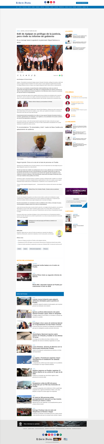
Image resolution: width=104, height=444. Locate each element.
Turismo (74, 7)
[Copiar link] (32, 75)
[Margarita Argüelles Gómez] (67, 103)
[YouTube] (51, 2)
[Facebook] (45, 2)
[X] (48, 2)
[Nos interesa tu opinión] (52, 424)
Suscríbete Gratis (76, 205)
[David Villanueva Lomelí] (67, 97)
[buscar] (87, 7)
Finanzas (38, 7)
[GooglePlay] (61, 435)
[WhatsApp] (23, 75)
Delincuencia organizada (35, 248)
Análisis (42, 7)
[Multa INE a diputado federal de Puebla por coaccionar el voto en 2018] (24, 284)
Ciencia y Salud (68, 7)
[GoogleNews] (55, 435)
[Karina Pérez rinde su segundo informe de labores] (24, 277)
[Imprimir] (35, 75)
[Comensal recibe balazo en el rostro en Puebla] (24, 267)
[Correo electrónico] (29, 75)
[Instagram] (54, 2)
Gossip (51, 7)
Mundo (33, 7)
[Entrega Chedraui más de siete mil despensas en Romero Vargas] (24, 412)
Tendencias (61, 7)
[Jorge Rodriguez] (67, 109)
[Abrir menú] (17, 7)
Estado (19, 248)
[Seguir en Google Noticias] (62, 75)
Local (20, 7)
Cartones (47, 7)
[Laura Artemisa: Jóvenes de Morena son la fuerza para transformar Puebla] (24, 349)
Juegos (84, 7)
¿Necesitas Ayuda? (52, 431)
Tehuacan (46, 248)
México (29, 7)
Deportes (79, 7)
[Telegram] (26, 75)
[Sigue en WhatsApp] (60, 75)
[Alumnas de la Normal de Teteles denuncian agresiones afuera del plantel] (68, 126)
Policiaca (25, 7)
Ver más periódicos (82, 2)
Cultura (56, 7)
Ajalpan (25, 248)
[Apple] (58, 435)
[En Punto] (67, 115)
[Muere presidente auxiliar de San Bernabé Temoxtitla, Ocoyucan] (68, 138)
